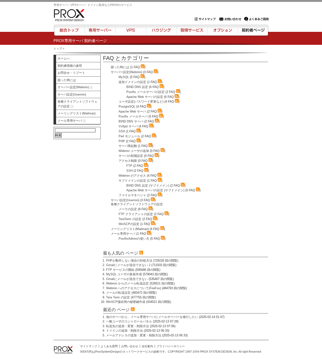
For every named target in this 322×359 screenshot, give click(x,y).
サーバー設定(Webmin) (74, 87)
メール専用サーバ (70, 120)
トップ (58, 48)
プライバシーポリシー (171, 346)
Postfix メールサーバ (133, 116)
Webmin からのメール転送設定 (127, 283)
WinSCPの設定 (129, 224)
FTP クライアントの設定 (136, 214)
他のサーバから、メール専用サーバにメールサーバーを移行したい (152, 317)
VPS (130, 32)
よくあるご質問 (256, 19)
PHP (122, 141)
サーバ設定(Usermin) (72, 94)
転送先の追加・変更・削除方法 (127, 326)
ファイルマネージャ (132, 195)
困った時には (67, 80)
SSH (122, 131)
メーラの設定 (128, 209)
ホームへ (64, 58)
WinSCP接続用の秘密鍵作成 (125, 302)
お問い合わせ (231, 19)
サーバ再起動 (128, 146)
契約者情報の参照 (70, 65)
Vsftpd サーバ (128, 126)
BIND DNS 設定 (137, 87)
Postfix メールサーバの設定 (145, 92)
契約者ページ (252, 32)
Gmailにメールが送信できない (127, 279)
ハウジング (161, 32)
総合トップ (69, 32)
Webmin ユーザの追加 (134, 151)
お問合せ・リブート (71, 73)
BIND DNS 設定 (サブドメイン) (147, 185)
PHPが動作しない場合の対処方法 (129, 260)
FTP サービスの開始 (120, 269)
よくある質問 (109, 346)
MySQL (124, 77)
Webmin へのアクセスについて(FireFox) (133, 288)
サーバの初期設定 (131, 156)
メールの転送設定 (118, 292)
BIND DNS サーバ (131, 121)
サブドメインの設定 (132, 180)
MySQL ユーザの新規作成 (124, 274)
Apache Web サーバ (132, 111)
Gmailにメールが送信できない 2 (128, 265)
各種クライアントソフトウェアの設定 (77, 104)
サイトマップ (206, 19)
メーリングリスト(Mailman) (76, 113)
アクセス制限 (128, 161)
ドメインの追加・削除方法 (124, 330)
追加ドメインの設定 (132, 82)
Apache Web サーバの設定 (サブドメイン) (155, 190)
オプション (222, 32)
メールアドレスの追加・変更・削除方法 (133, 335)
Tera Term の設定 (118, 297)
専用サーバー (100, 32)
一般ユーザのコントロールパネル (129, 321)
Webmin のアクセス (132, 175)
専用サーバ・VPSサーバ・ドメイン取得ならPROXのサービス (93, 5)
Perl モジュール (129, 136)
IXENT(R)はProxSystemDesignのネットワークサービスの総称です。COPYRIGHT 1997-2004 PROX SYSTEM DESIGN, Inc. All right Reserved (170, 351)
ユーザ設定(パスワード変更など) (141, 101)
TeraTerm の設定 (130, 219)
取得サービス (191, 32)
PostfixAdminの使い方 (134, 238)
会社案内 (147, 346)
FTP (129, 165)
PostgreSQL (127, 106)
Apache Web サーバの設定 (144, 97)
